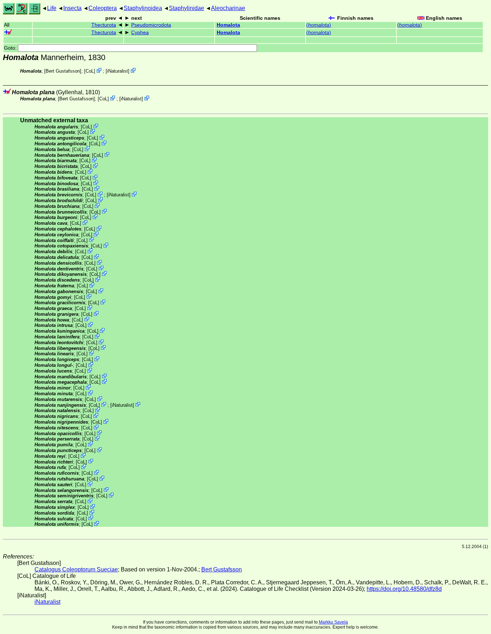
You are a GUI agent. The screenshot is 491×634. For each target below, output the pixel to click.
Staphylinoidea (143, 8)
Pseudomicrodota (151, 25)
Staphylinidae (186, 8)
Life (51, 8)
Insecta (72, 8)
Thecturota (103, 25)
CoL (90, 71)
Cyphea (140, 32)
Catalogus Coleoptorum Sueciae (76, 569)
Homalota (228, 25)
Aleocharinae (228, 8)
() (318, 25)
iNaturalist (117, 71)
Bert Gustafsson (63, 71)
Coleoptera (102, 8)
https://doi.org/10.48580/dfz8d (404, 589)
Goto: (11, 48)
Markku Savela (333, 622)
